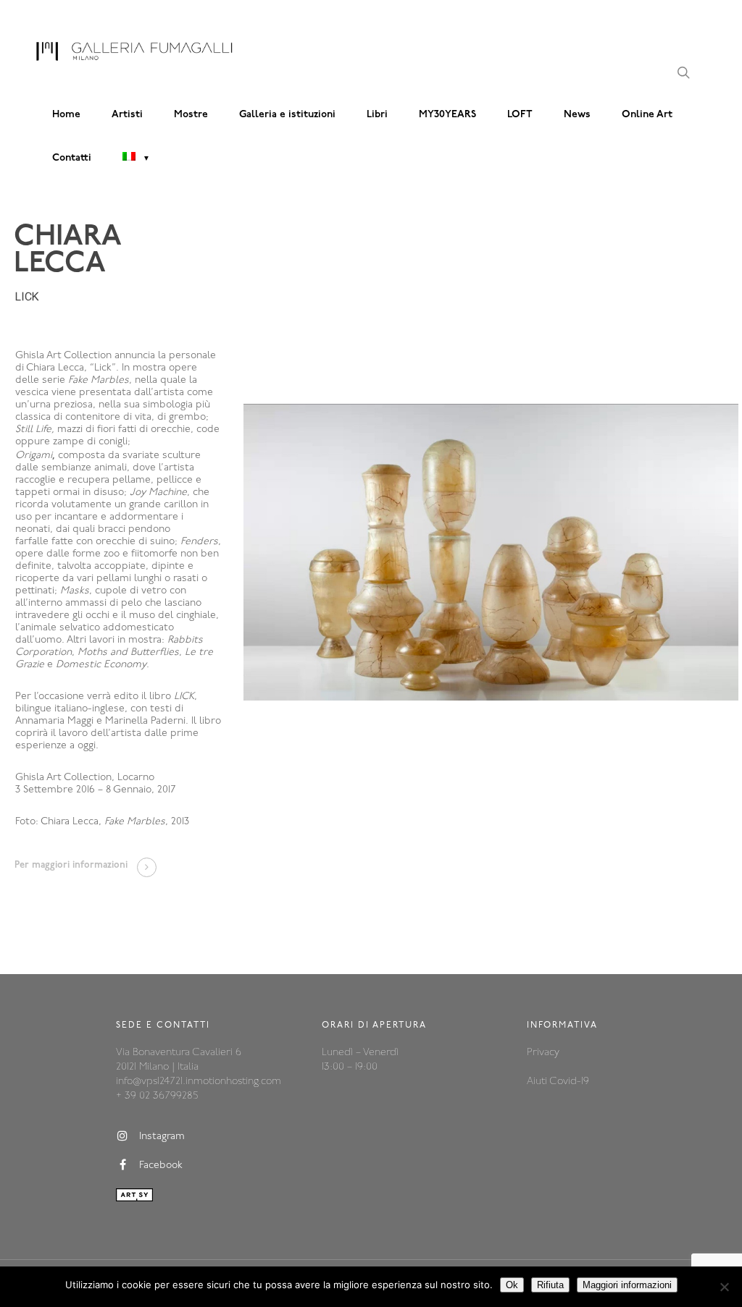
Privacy (543, 1052)
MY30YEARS (447, 114)
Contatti (71, 158)
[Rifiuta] (724, 1286)
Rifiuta (550, 1284)
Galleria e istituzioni (287, 114)
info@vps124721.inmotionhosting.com (198, 1081)
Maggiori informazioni (627, 1284)
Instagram (162, 1136)
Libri (377, 114)
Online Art (647, 114)
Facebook (161, 1165)
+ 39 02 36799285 (157, 1096)
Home (66, 114)
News (577, 114)
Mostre (191, 114)
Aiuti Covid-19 (558, 1081)
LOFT (520, 114)
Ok (512, 1284)
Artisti (127, 114)
